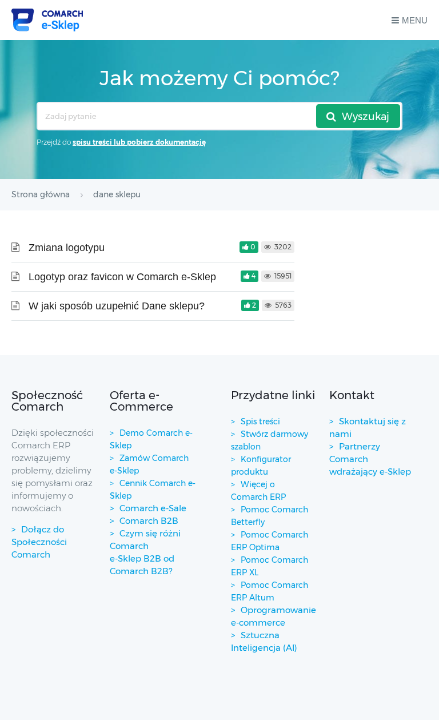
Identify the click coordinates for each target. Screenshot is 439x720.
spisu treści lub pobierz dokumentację (139, 142)
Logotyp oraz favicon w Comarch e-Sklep (122, 277)
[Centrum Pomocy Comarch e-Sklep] (47, 20)
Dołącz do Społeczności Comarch (39, 542)
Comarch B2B (148, 520)
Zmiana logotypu (67, 247)
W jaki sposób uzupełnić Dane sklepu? (117, 306)
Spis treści (260, 421)
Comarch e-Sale (152, 508)
